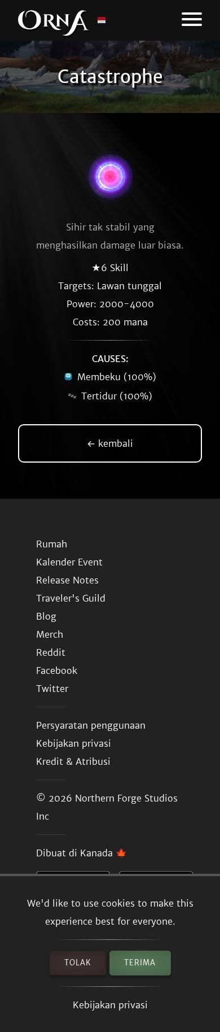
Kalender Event (69, 562)
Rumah (51, 544)
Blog (46, 616)
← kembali (110, 443)
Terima (140, 963)
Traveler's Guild (70, 598)
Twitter (52, 688)
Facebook (56, 670)
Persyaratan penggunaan (91, 725)
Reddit (50, 652)
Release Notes (67, 580)
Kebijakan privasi (110, 1005)
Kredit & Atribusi (73, 761)
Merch (49, 634)
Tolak (77, 963)
